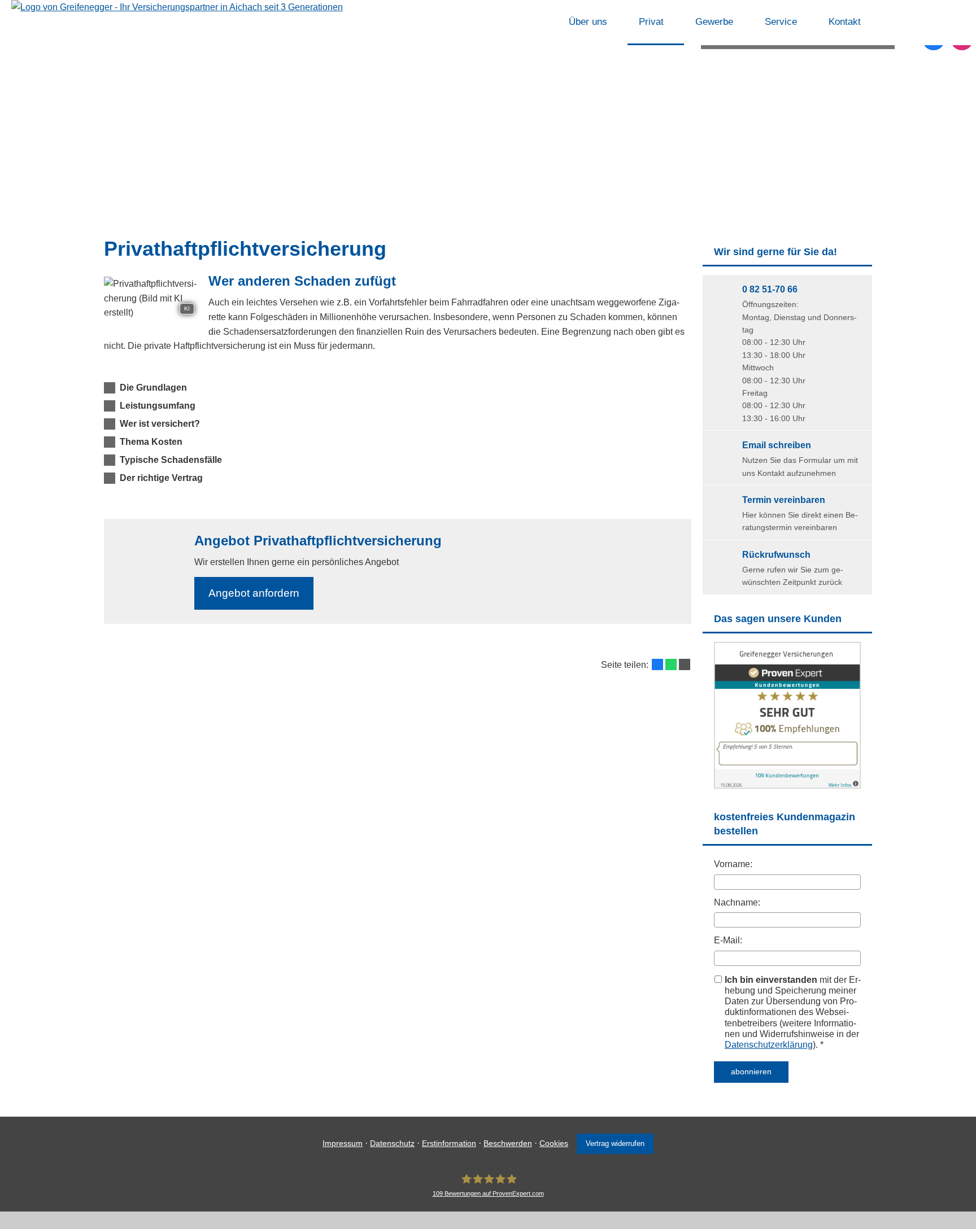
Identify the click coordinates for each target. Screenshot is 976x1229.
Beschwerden (507, 1143)
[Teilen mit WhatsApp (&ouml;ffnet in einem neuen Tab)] (671, 664)
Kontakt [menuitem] (845, 21)
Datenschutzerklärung (769, 1044)
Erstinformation (449, 1143)
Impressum (343, 1143)
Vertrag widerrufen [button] (615, 1143)
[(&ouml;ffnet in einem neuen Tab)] (787, 785)
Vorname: (733, 864)
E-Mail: (728, 940)
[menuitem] (542, 22)
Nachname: (737, 902)
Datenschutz (392, 1143)
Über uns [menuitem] (588, 21)
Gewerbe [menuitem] (714, 21)
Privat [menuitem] (651, 21)
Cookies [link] (553, 1143)
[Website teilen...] (684, 664)
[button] (153, 387)
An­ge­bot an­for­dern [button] (253, 593)
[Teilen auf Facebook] (657, 664)
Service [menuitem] (781, 21)
